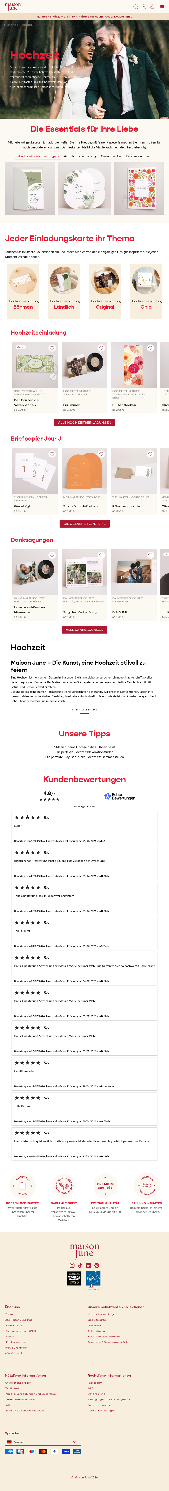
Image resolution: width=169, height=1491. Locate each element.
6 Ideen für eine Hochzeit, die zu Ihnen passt (84, 747)
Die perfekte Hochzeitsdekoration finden (84, 752)
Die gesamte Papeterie (85, 524)
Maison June (11, 24)
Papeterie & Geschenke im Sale (108, 1342)
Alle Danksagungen (84, 630)
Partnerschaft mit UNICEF (21, 1330)
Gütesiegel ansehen (84, 806)
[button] (123, 16)
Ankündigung (96, 1330)
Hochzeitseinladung (101, 1314)
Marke (9, 1314)
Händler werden (15, 1342)
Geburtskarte (97, 1319)
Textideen (12, 1388)
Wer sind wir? (13, 1353)
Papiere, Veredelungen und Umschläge (30, 1393)
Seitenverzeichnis (99, 1404)
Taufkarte (94, 1325)
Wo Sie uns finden (16, 1347)
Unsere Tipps (13, 1325)
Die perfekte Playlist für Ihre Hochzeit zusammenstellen (84, 757)
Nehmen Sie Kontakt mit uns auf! (26, 1410)
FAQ (7, 1404)
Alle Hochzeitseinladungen (84, 422)
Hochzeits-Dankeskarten (104, 1336)
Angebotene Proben (18, 1382)
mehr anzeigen (84, 709)
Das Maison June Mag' (19, 1319)
